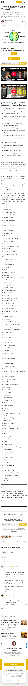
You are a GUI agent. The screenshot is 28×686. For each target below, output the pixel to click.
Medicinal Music (8, 353)
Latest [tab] (6, 616)
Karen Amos (7, 566)
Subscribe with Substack (15, 670)
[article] (14, 625)
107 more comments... (6, 609)
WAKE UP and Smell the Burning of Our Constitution (10, 621)
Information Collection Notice (16, 529)
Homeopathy (7, 319)
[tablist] (7, 552)
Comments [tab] (4, 552)
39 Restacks (19, 536)
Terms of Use (21, 528)
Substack (6, 683)
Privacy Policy (19, 676)
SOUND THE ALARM (7, 633)
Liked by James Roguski (10, 568)
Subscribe (19, 2)
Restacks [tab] (11, 552)
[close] (23, 642)
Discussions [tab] (12, 616)
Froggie (6, 595)
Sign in (25, 2)
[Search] (25, 616)
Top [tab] (3, 616)
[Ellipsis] (26, 566)
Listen (24, 21)
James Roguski (8, 20)
